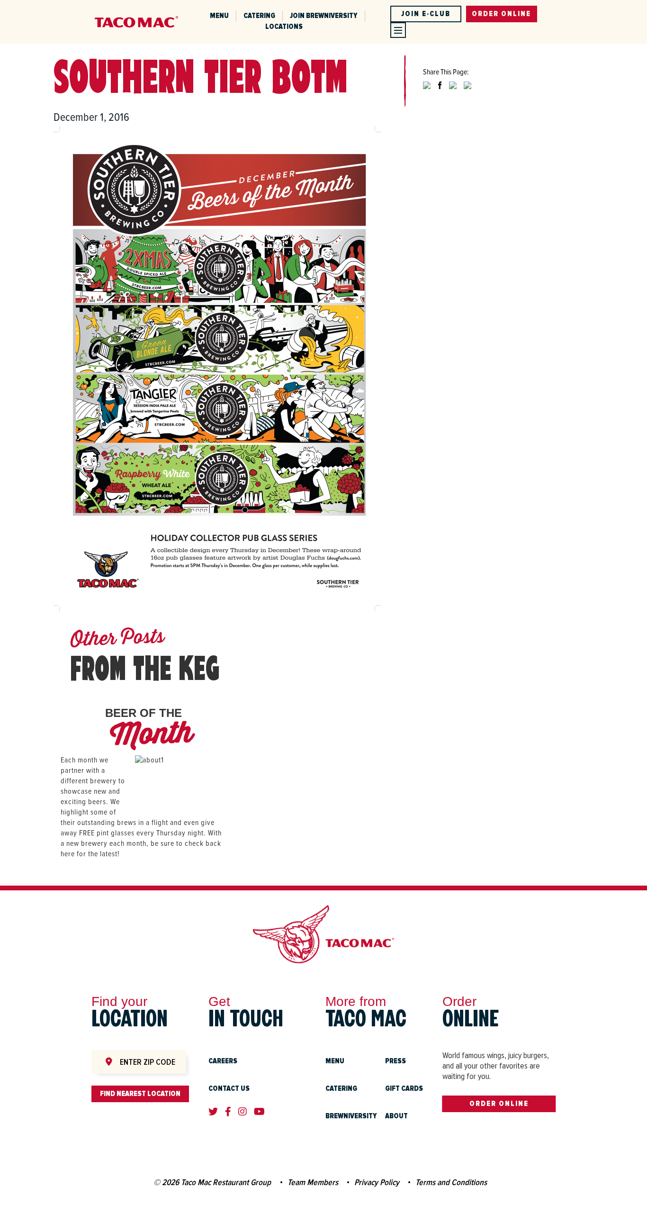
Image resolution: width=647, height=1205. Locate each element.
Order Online (499, 1103)
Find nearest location (140, 1093)
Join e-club (425, 13)
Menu (219, 15)
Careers (222, 1061)
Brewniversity (351, 1116)
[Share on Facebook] (440, 93)
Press (395, 1061)
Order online (501, 13)
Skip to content (137, 5)
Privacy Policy (376, 1182)
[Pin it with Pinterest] (453, 93)
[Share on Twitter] (427, 93)
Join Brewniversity (324, 15)
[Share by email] (467, 93)
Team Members (313, 1182)
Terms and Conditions (451, 1182)
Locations (284, 26)
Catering (259, 15)
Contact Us (229, 1088)
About (396, 1116)
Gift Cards (404, 1088)
